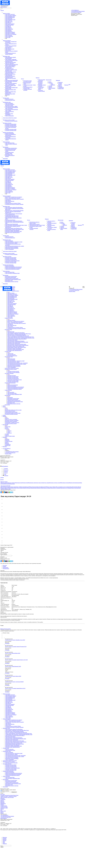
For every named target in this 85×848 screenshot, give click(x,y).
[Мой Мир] (4, 492)
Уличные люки (10, 353)
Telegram (6, 472)
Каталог (13, 289)
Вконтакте (6, 469)
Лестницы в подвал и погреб (13, 371)
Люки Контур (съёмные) (55, 487)
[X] (6, 492)
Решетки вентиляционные (12, 384)
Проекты (7, 418)
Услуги (6, 408)
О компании (2, 799)
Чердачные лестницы (11, 375)
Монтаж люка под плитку (5, 628)
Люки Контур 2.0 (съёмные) (65, 487)
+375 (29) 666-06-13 (75, 10)
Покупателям (7, 426)
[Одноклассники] (2, 492)
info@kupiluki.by (3, 6)
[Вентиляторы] (10, 146)
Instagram (6, 471)
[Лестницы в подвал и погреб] (10, 118)
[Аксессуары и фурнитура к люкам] (10, 116)
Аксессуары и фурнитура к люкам (42, 482)
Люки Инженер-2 (37, 487)
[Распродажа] (10, 157)
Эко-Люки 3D (5, 487)
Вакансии (2, 801)
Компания (7, 439)
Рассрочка (9, 430)
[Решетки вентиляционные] (10, 131)
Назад (13, 288)
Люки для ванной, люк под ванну (7, 797)
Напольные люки (10, 331)
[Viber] (7, 492)
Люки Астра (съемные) (65, 486)
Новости (2, 800)
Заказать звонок (72, 291)
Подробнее (7, 643)
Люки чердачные (10, 392)
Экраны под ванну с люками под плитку (8, 796)
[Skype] (11, 492)
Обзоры (2, 813)
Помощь (2, 804)
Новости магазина (5, 790)
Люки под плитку (10, 292)
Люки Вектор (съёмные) (46, 487)
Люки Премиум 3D (24, 487)
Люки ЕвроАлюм (33, 486)
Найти (2, 846)
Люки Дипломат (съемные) (5, 486)
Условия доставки (4, 806)
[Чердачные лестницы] (10, 122)
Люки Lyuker (8, 488)
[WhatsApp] (9, 492)
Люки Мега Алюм (57, 486)
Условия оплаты (3, 805)
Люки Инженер (31, 487)
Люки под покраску (11, 320)
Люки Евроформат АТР (16, 486)
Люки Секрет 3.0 (50, 486)
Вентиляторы (10, 397)
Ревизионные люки (11, 358)
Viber (5, 474)
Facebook (6, 468)
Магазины (2, 802)
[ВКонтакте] (1, 492)
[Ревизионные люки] (10, 101)
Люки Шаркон (11, 487)
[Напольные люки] (10, 55)
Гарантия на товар (4, 807)
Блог (1, 809)
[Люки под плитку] (10, 12)
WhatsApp (6, 475)
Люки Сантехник (74, 487)
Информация (3, 803)
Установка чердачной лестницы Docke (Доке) (9, 795)
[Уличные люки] (10, 96)
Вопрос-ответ (3, 810)
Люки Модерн (72, 486)
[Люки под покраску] (10, 39)
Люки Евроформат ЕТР (25, 486)
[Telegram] (12, 492)
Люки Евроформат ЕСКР (42, 486)
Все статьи (2, 794)
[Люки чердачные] (10, 140)
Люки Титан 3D (17, 487)
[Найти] (0, 9)
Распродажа (12, 483)
